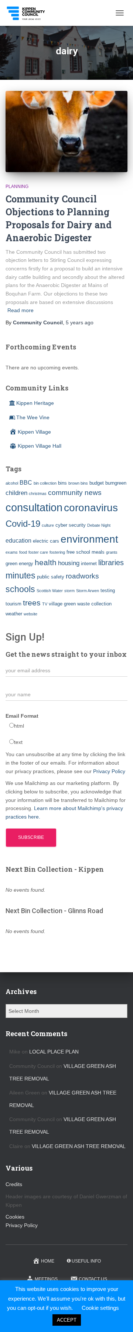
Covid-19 (23, 524)
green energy (19, 563)
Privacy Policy (109, 771)
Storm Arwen (87, 590)
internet (89, 563)
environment (89, 539)
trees (32, 602)
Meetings (46, 1279)
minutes (20, 575)
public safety (50, 577)
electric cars (46, 541)
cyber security (70, 525)
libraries (111, 563)
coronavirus (91, 507)
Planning (17, 186)
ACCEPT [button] (66, 1320)
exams (12, 552)
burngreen (115, 483)
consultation (34, 507)
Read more (20, 310)
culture (48, 525)
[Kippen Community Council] (29, 13)
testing (107, 590)
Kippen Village (34, 432)
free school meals (85, 552)
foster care (38, 552)
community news (75, 492)
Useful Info (86, 1261)
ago (79, 322)
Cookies (15, 1217)
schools (20, 589)
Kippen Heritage (35, 403)
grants (111, 552)
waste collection (94, 604)
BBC (26, 482)
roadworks (82, 576)
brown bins (78, 483)
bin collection (45, 483)
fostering (57, 552)
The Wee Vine (33, 417)
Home (47, 1261)
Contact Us (93, 1279)
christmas (38, 493)
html (19, 726)
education (18, 540)
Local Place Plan (54, 1052)
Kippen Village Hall (39, 446)
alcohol (12, 483)
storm (69, 590)
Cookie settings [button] (100, 1308)
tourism (13, 604)
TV (44, 604)
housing (68, 563)
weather (14, 614)
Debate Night (98, 525)
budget (96, 483)
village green (62, 604)
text (18, 742)
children (16, 492)
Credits (14, 1184)
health (46, 562)
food (23, 552)
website (30, 614)
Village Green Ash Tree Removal (79, 1146)
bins (62, 483)
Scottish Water (50, 590)
